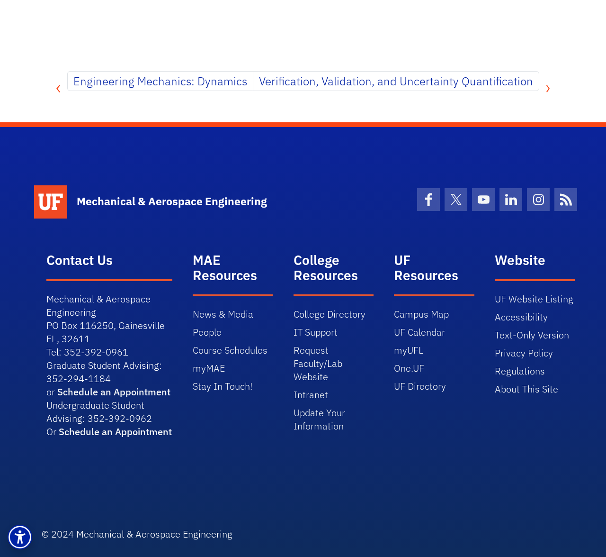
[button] (20, 537)
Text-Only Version (532, 335)
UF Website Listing (534, 298)
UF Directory (420, 386)
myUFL (408, 350)
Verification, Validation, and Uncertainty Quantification (396, 81)
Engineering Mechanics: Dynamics (160, 81)
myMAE (209, 368)
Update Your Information (319, 419)
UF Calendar (419, 332)
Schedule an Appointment (113, 391)
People (207, 332)
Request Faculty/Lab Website (318, 363)
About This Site (526, 389)
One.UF (409, 368)
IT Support (316, 332)
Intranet (311, 394)
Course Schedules (230, 350)
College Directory (329, 314)
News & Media (223, 314)
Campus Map (421, 314)
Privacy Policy (524, 353)
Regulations (520, 371)
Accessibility (521, 316)
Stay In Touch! (222, 386)
